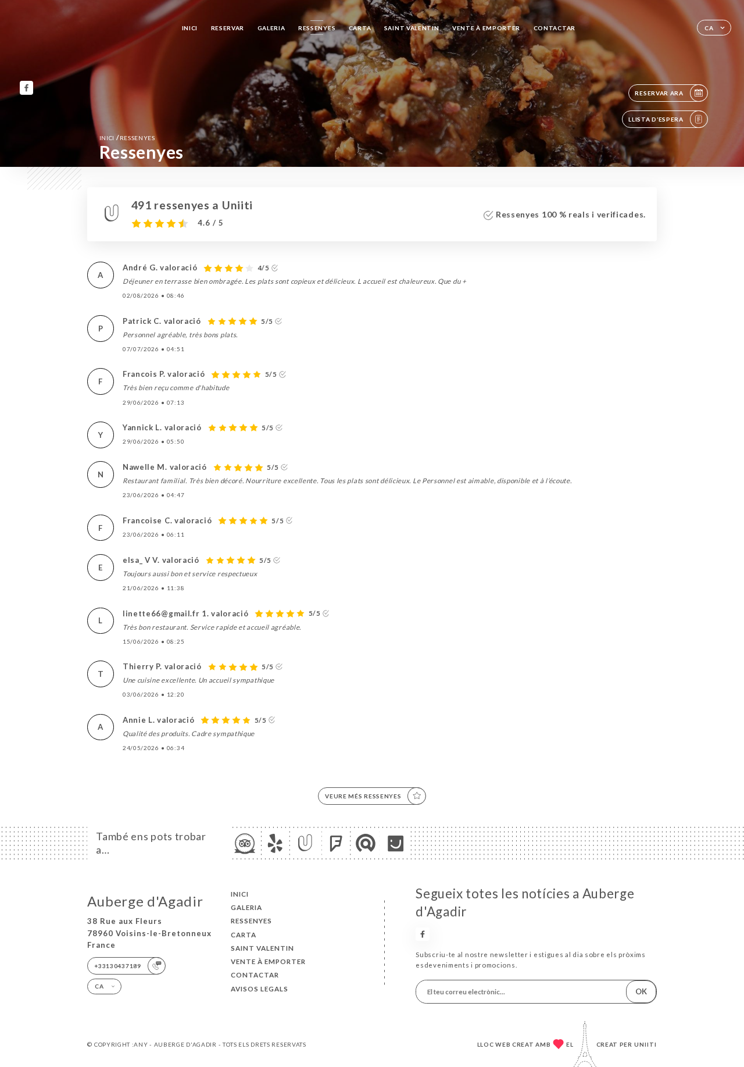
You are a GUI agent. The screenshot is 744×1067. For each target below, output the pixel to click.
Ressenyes (316, 27)
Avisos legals (259, 989)
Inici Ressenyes (127, 137)
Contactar (554, 27)
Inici (190, 27)
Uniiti (645, 1044)
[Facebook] (26, 87)
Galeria (271, 27)
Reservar (228, 27)
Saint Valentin (411, 27)
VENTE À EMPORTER (486, 27)
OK (641, 991)
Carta (360, 27)
